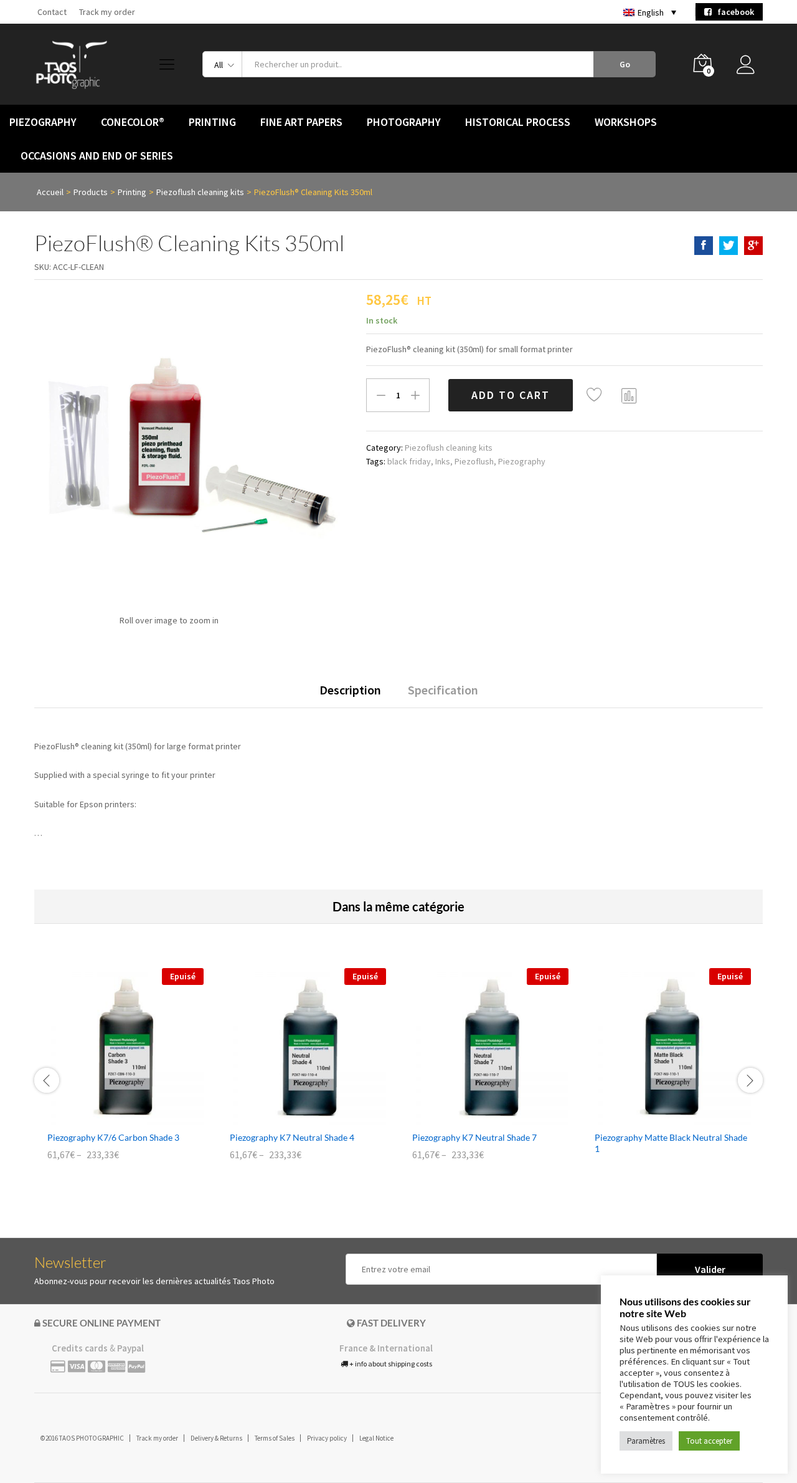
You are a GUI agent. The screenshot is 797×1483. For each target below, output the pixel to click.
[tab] (350, 696)
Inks (442, 461)
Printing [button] (212, 122)
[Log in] (750, 68)
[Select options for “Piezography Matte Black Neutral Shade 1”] (658, 1117)
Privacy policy (327, 1438)
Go (625, 64)
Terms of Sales (275, 1438)
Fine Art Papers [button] (301, 122)
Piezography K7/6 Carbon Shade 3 (113, 1137)
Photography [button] (404, 122)
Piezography (521, 461)
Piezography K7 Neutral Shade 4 (292, 1137)
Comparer (629, 395)
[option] (125, 1073)
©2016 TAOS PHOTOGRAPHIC (82, 1438)
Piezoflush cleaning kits (449, 447)
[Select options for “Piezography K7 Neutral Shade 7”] (476, 1117)
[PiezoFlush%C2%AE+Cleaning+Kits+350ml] (728, 245)
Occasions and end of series (97, 155)
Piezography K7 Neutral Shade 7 (474, 1137)
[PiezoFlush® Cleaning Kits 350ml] (703, 245)
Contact (52, 11)
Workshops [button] (626, 122)
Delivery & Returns (216, 1438)
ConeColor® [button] (132, 122)
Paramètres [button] (646, 1441)
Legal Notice (376, 1438)
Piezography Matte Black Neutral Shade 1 (671, 1143)
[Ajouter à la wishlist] (595, 395)
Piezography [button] (43, 122)
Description (350, 690)
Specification (443, 690)
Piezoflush (474, 461)
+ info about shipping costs (390, 1363)
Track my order (107, 11)
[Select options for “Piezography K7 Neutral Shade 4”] (293, 1117)
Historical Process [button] (517, 122)
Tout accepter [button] (709, 1441)
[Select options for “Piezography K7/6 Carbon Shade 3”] (111, 1117)
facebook (733, 11)
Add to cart (510, 395)
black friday (409, 461)
